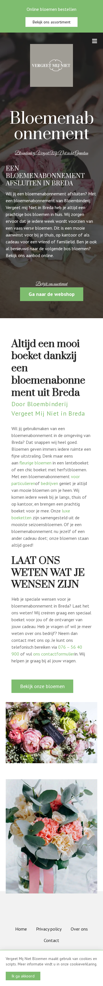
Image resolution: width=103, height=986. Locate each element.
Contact (51, 940)
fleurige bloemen (35, 463)
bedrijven (49, 483)
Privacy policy (49, 929)
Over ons (79, 929)
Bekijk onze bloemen (42, 686)
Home (21, 929)
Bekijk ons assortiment (51, 22)
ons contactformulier (53, 654)
